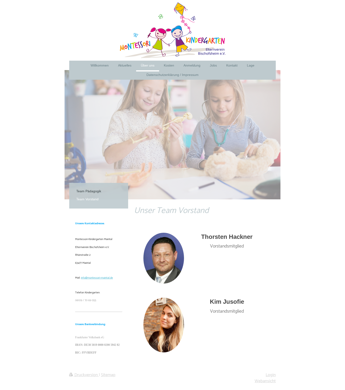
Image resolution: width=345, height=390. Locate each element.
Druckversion (86, 374)
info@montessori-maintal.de (97, 278)
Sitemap (108, 374)
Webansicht (265, 381)
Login (271, 374)
